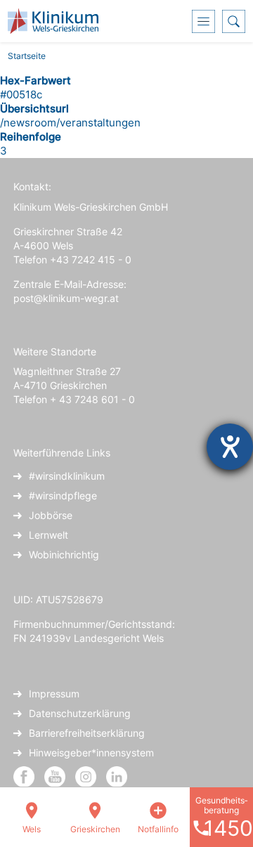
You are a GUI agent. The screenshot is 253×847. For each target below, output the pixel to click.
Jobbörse (50, 515)
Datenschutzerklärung (80, 713)
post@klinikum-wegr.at (66, 298)
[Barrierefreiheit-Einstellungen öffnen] (230, 447)
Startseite (27, 56)
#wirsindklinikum (67, 476)
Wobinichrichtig (64, 554)
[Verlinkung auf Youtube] (56, 775)
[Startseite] (58, 21)
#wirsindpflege (63, 495)
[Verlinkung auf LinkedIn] (116, 775)
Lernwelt (48, 535)
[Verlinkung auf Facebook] (23, 775)
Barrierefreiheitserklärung (87, 733)
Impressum (54, 694)
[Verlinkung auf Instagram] (87, 775)
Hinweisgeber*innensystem (91, 753)
